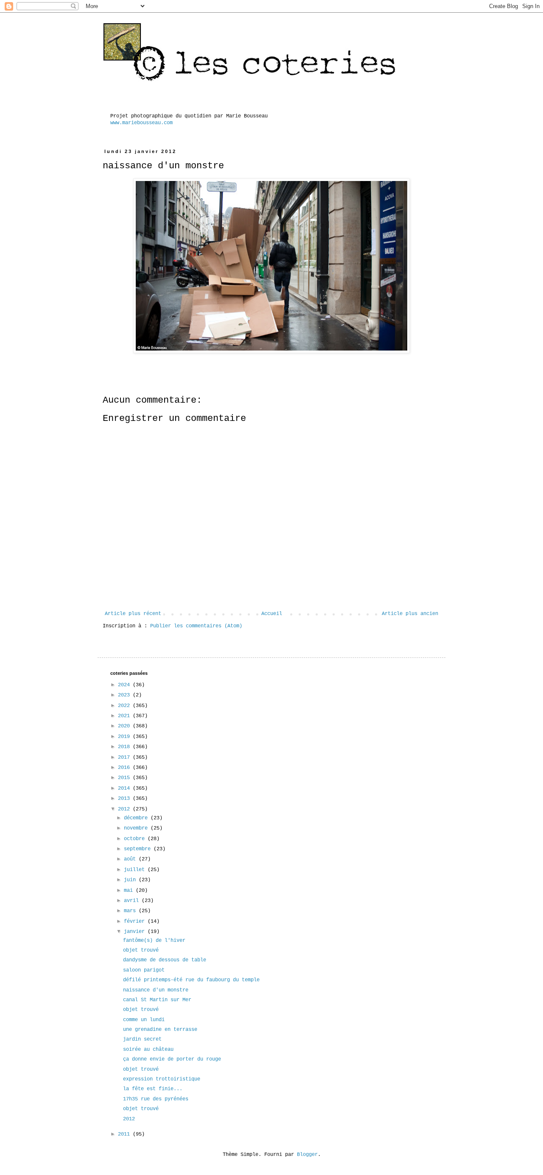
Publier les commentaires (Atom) (196, 626)
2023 (125, 695)
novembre (137, 828)
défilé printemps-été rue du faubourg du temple (191, 980)
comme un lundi (144, 1020)
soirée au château (148, 1049)
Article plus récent (133, 614)
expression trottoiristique (161, 1079)
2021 (125, 716)
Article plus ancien (410, 614)
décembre (137, 818)
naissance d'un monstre (155, 990)
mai (130, 891)
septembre (139, 849)
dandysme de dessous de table (164, 960)
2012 (125, 809)
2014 (125, 788)
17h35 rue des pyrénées (155, 1099)
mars (131, 911)
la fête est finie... (152, 1089)
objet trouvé (141, 950)
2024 (125, 685)
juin (131, 880)
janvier (136, 932)
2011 (125, 1134)
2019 (125, 737)
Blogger (307, 1155)
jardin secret (142, 1039)
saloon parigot (144, 970)
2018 (125, 747)
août (131, 859)
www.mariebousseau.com (141, 123)
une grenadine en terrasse (160, 1030)
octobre (136, 839)
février (136, 921)
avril (133, 901)
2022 (125, 706)
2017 (125, 757)
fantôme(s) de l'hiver (154, 941)
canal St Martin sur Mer (157, 1000)
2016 (125, 768)
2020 (125, 726)
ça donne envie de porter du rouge (172, 1059)
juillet (136, 870)
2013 (125, 799)
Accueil (271, 614)
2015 (125, 778)
